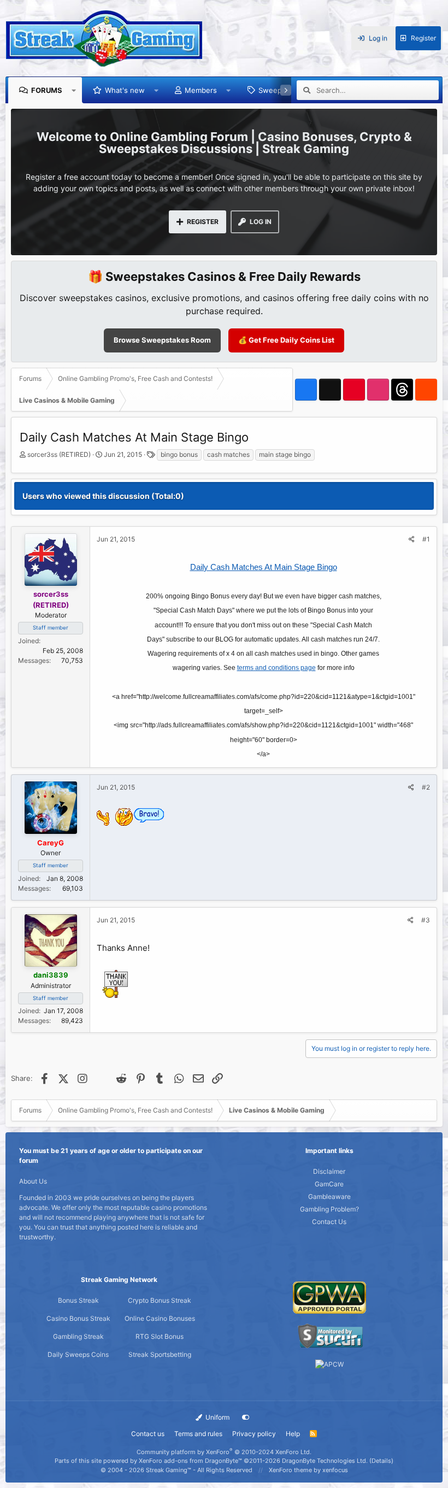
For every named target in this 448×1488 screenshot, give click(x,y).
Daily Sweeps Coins (78, 1354)
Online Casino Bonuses (160, 1318)
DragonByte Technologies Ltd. (325, 1461)
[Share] (411, 539)
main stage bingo (285, 454)
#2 (426, 787)
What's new (125, 90)
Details (381, 1461)
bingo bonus (179, 454)
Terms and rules (198, 1434)
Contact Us (329, 1222)
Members (201, 90)
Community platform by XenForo (224, 1452)
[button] (74, 90)
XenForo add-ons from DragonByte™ (190, 1461)
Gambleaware (329, 1196)
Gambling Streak (78, 1336)
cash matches (228, 454)
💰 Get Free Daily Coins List (286, 340)
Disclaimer (329, 1171)
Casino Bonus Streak (78, 1318)
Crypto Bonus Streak (159, 1300)
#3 (425, 920)
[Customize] (246, 1417)
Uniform (216, 1417)
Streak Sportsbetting (159, 1354)
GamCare (329, 1184)
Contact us (147, 1434)
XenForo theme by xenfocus (308, 1470)
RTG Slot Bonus (159, 1336)
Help (293, 1434)
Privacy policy (254, 1434)
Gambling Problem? (329, 1209)
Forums (46, 90)
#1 (426, 539)
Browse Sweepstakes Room (162, 340)
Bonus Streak (78, 1300)
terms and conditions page (276, 668)
